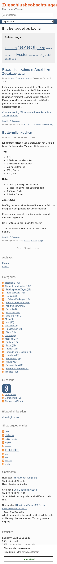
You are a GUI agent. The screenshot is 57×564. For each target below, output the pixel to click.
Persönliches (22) (14, 365)
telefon (12, 59)
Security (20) (12, 309)
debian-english (11, 439)
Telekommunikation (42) (17, 368)
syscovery (33, 55)
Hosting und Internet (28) (18, 302)
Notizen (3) (10, 335)
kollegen (9, 55)
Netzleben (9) (11, 325)
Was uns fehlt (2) (14, 316)
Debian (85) (12, 296)
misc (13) (9, 322)
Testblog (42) (11, 372)
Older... (5, 266)
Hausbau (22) (12, 355)
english (8, 442)
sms (7, 59)
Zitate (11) (11, 332)
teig (41, 55)
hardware (8, 446)
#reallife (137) (12, 339)
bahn (7, 431)
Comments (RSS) (13, 398)
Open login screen (11, 417)
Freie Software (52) (15, 293)
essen (49, 48)
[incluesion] (3, 450)
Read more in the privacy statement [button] (21, 552)
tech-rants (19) (13, 312)
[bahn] (3, 431)
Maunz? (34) (12, 362)
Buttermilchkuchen (17, 132)
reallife (48, 55)
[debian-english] (3, 439)
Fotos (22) (11, 345)
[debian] (3, 435)
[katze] (3, 454)
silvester (21, 55)
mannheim (8, 460)
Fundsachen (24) (14, 329)
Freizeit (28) (12, 349)
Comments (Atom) (14, 401)
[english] (3, 442)
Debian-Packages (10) (18, 299)
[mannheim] (3, 460)
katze (6, 454)
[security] (3, 464)
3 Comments (15, 237)
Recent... (6, 263)
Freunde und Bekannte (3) (19, 352)
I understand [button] (29, 559)
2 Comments (15, 121)
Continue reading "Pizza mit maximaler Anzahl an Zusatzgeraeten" (26, 114)
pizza (40, 48)
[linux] (3, 457)
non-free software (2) (16, 306)
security (7, 464)
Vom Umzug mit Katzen (25, 490)
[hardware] (3, 445)
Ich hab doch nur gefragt (25, 478)
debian (9, 435)
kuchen (11, 48)
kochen (27, 124)
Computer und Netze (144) (18, 286)
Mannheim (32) (13, 358)
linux (6, 457)
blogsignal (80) (12, 283)
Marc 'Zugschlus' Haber (20, 78)
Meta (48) (9, 319)
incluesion (12, 450)
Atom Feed (10, 394)
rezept (26, 47)
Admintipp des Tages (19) (18, 289)
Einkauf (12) (12, 342)
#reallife (5, 121)
